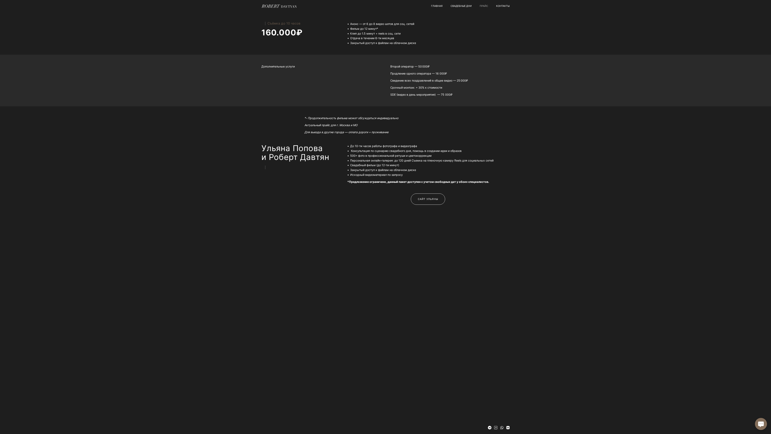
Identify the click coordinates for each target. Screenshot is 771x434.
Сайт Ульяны (428, 199)
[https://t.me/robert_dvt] (489, 428)
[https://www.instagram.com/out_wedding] (495, 428)
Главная (437, 5)
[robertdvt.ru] (279, 6)
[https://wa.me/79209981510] (502, 428)
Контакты (503, 5)
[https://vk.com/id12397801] (508, 428)
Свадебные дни (461, 5)
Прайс (484, 5)
